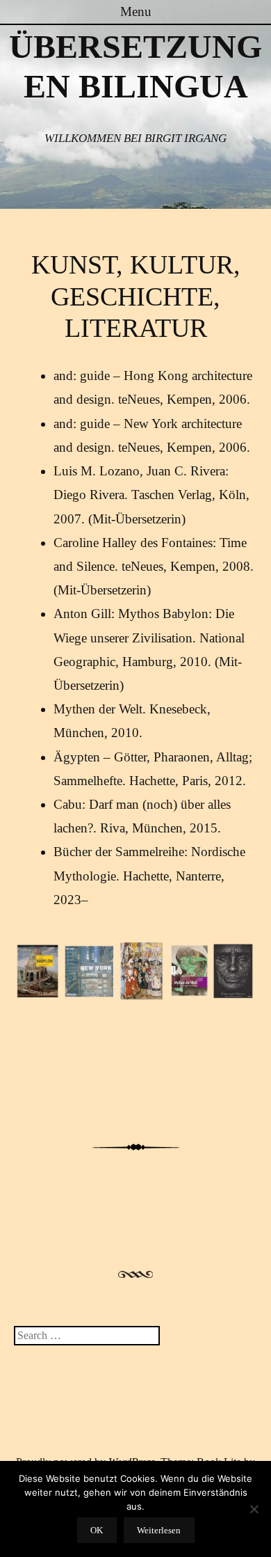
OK (96, 1530)
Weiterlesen (159, 1530)
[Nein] (254, 1509)
